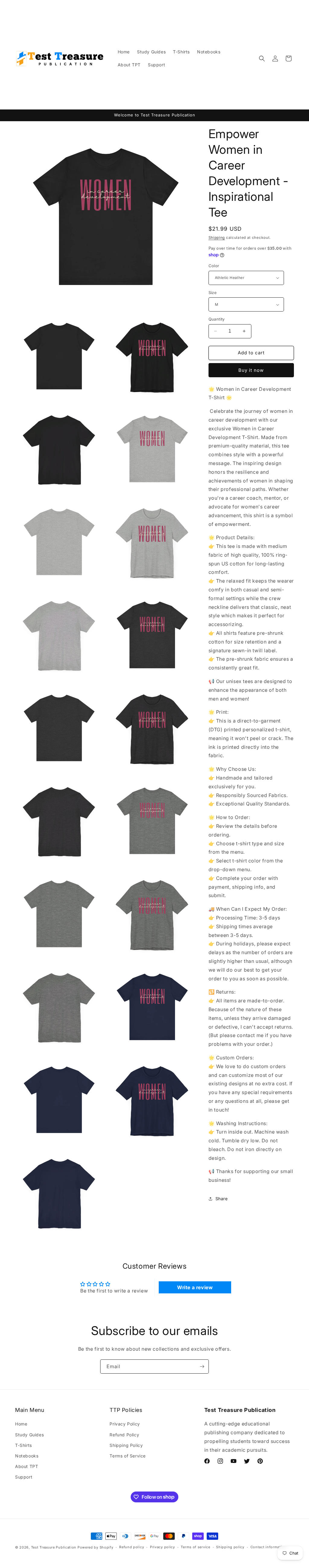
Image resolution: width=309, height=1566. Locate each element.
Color (214, 265)
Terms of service (195, 1547)
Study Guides (29, 1434)
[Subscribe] (202, 1366)
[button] (262, 58)
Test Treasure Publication (54, 1547)
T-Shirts (23, 1445)
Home (21, 1423)
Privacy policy (162, 1547)
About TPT (26, 1466)
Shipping (217, 237)
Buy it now (251, 370)
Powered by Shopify (95, 1547)
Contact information (268, 1547)
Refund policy (131, 1547)
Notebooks (26, 1455)
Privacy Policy (125, 1423)
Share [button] (221, 1198)
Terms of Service (128, 1455)
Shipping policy (230, 1547)
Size (213, 292)
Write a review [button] (195, 1287)
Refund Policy (124, 1434)
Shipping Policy (126, 1445)
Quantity (217, 319)
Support (23, 1476)
